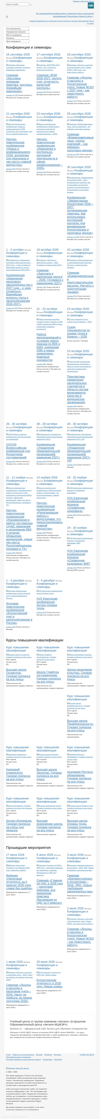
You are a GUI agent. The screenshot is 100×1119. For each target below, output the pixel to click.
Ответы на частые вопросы (23, 1055)
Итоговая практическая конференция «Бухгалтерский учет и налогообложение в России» (19, 613)
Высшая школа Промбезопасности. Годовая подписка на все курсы (80, 725)
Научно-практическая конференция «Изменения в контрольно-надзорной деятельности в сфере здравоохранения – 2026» (49, 153)
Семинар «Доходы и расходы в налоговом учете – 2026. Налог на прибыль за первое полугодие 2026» (19, 993)
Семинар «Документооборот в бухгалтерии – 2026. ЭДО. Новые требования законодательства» (80, 883)
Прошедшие (73, 16)
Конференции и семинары (65, 14)
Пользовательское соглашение (18, 1057)
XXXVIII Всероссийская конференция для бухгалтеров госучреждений (18, 451)
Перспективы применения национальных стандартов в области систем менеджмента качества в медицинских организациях (77, 389)
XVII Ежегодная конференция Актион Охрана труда (47, 603)
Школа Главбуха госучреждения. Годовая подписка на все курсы (49, 676)
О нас (8, 1055)
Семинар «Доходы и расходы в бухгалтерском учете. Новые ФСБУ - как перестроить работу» (80, 937)
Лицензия (58, 1059)
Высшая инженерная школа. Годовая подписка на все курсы (50, 825)
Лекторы (39, 1055)
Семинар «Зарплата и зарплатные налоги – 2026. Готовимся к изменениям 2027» (50, 277)
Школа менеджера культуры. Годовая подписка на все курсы (79, 674)
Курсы (60, 21)
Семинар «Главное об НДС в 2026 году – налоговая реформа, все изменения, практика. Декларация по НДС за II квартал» (50, 891)
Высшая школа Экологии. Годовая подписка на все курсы (49, 774)
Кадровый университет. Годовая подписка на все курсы (18, 774)
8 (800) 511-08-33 (87, 1055)
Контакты (67, 21)
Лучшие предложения (80, 21)
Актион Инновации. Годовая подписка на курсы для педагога (19, 825)
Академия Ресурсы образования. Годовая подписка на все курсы (80, 776)
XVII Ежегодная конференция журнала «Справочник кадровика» (77, 504)
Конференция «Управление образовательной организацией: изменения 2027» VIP (78, 452)
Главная (32, 21)
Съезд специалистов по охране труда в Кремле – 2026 (78, 331)
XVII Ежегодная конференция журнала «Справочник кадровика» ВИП (78, 557)
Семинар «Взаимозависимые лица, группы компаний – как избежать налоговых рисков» (80, 142)
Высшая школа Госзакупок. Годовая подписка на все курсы (18, 674)
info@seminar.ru (87, 1059)
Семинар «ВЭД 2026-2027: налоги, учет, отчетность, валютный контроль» (49, 81)
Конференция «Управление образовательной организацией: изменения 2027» (48, 451)
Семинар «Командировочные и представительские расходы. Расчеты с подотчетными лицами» (80, 282)
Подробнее (12, 102)
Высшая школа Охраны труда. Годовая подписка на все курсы (79, 825)
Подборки (48, 1055)
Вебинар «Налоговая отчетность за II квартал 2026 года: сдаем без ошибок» (19, 882)
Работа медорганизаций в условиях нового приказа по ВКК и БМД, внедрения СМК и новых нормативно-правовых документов (49, 347)
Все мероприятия (44, 14)
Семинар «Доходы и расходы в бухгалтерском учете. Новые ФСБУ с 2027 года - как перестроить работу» (80, 87)
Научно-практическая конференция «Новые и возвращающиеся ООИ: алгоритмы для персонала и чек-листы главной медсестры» (18, 151)
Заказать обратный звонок (83, 1)
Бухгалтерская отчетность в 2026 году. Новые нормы (49, 983)
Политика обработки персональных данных (23, 1059)
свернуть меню (86, 16)
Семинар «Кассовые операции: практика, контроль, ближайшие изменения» (19, 83)
